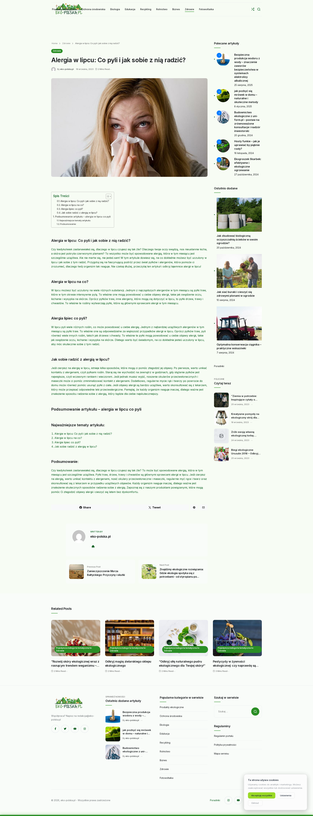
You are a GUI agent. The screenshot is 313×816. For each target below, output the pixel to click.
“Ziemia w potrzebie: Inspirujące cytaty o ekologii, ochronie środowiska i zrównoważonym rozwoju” (244, 397)
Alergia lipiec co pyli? (72, 209)
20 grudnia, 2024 (243, 135)
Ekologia (164, 724)
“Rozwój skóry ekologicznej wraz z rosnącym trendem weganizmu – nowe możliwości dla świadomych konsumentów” (75, 664)
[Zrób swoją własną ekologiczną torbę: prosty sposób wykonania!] (221, 436)
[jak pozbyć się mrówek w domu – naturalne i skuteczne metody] (112, 734)
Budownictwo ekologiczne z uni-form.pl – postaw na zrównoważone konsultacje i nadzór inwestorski (135, 749)
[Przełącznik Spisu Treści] (107, 196)
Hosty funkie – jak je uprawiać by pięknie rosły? (247, 145)
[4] (223, 145)
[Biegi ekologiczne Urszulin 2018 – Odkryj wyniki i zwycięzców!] (221, 454)
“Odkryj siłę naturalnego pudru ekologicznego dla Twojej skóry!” (182, 663)
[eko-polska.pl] (54, 69)
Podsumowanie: (68, 224)
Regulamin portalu (223, 736)
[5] (223, 163)
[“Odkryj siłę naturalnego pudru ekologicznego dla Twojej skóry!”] (183, 638)
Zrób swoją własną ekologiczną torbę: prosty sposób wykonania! (242, 433)
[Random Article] (253, 9)
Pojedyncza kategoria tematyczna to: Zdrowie (74, 649)
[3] (223, 116)
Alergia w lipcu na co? (72, 205)
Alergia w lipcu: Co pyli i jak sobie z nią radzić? (84, 201)
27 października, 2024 (246, 174)
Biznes (163, 760)
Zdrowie (66, 43)
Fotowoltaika (166, 777)
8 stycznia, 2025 (243, 106)
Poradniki (219, 366)
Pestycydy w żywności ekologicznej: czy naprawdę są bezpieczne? (234, 664)
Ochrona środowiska (171, 716)
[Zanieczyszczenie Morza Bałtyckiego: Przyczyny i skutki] (76, 571)
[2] (223, 95)
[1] (223, 59)
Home (55, 43)
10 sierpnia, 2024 (226, 300)
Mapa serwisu (221, 753)
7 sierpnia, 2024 (225, 352)
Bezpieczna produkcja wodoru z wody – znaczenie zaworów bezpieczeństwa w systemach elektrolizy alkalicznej (136, 714)
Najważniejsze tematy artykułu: (75, 220)
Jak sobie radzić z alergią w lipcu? (79, 212)
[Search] (259, 9)
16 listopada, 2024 (244, 153)
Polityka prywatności (225, 744)
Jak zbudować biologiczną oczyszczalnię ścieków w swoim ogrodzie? (237, 239)
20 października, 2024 (229, 247)
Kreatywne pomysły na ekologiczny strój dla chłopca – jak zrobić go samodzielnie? (245, 415)
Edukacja (165, 733)
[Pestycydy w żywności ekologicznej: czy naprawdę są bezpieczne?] (237, 638)
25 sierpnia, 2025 (243, 85)
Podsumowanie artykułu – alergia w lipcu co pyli (83, 216)
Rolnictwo (165, 751)
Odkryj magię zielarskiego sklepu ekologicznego (128, 663)
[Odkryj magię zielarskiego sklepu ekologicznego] (129, 638)
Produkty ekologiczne (172, 707)
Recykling (165, 742)
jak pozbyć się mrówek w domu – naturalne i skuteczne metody (137, 731)
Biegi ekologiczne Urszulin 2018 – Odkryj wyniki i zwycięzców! (244, 451)
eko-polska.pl (67, 69)
